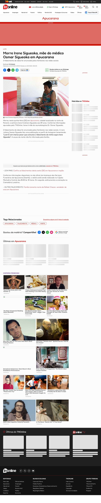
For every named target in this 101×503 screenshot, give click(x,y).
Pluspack (88, 490)
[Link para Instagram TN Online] (29, 470)
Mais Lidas (6, 481)
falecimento (22, 223)
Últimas (79, 12)
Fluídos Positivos (37, 484)
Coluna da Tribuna (38, 481)
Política (40, 12)
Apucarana (6, 12)
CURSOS (39, 1)
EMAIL (94, 1)
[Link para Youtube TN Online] (33, 470)
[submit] (93, 7)
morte (42, 223)
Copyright (69, 488)
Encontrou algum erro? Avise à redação (56, 219)
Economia (18, 493)
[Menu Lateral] (97, 7)
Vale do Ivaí (24, 12)
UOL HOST (27, 1)
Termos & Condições (71, 490)
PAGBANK (33, 1)
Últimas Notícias (19, 481)
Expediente (69, 486)
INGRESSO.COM (19, 1)
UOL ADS (51, 1)
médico (33, 223)
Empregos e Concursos (61, 12)
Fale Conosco (69, 481)
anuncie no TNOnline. (52, 166)
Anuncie (68, 484)
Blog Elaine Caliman (38, 488)
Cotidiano (6, 490)
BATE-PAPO (86, 1)
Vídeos (72, 12)
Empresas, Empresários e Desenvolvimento (45, 486)
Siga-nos (23, 70)
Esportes (5, 493)
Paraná (32, 12)
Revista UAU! (48, 12)
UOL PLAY (45, 1)
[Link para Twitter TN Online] (25, 470)
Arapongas (15, 12)
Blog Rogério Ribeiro (38, 490)
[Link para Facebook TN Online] (20, 470)
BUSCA (77, 1)
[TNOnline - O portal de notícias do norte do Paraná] (10, 7)
